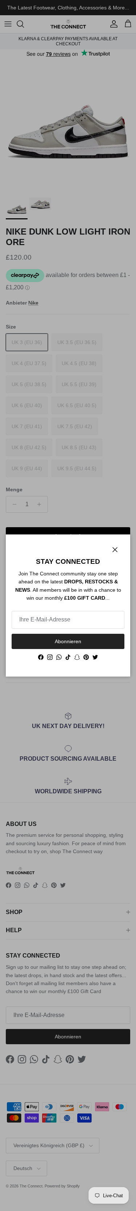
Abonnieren (68, 641)
